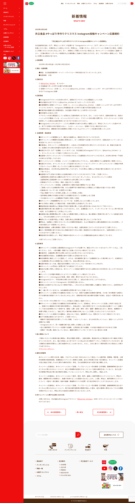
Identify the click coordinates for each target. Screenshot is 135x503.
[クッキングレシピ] (70, 446)
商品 (62, 3)
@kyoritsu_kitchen (48, 83)
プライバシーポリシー (46, 349)
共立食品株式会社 (80, 501)
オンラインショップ (9, 25)
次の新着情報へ (102, 412)
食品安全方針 (65, 473)
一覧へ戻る (79, 412)
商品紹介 (6, 12)
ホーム (5, 8)
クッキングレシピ (8, 16)
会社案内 (6, 41)
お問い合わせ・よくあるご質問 (8, 46)
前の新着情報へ (56, 412)
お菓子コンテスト (8, 33)
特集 (4, 20)
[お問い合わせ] (53, 446)
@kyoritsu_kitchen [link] (85, 399)
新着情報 (6, 37)
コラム (5, 29)
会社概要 (63, 464)
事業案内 (63, 470)
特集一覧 (40, 468)
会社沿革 (63, 467)
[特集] (106, 446)
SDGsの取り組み (66, 475)
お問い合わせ (109, 3)
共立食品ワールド (8, 51)
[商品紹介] (88, 446)
